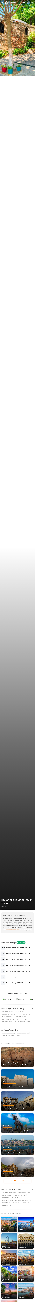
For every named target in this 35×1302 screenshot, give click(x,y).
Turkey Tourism (20, 1035)
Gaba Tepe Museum (16, 1197)
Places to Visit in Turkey (8, 1033)
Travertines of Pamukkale (9, 1192)
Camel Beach (6, 1202)
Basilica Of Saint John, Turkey (23, 1200)
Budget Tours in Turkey (24, 1021)
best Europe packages (12, 929)
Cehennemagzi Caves (24, 1192)
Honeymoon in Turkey (22, 1019)
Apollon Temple (6, 1195)
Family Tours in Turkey (8, 1019)
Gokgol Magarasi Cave (19, 1195)
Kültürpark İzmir (16, 1202)
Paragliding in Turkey (24, 1014)
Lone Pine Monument (7, 1200)
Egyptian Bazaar (6, 1205)
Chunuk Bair (5, 1197)
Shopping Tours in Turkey (9, 1021)
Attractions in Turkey (7, 1011)
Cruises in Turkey (19, 1011)
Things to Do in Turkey (8, 1035)
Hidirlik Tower (25, 1202)
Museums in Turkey (7, 1016)
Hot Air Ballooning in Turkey (9, 1014)
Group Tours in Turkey (20, 1016)
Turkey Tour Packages (23, 1033)
